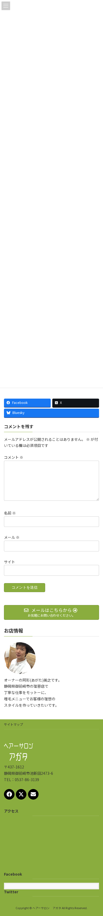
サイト (9, 561)
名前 (10, 513)
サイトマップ (13, 724)
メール (12, 537)
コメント (13, 457)
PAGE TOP (95, 884)
